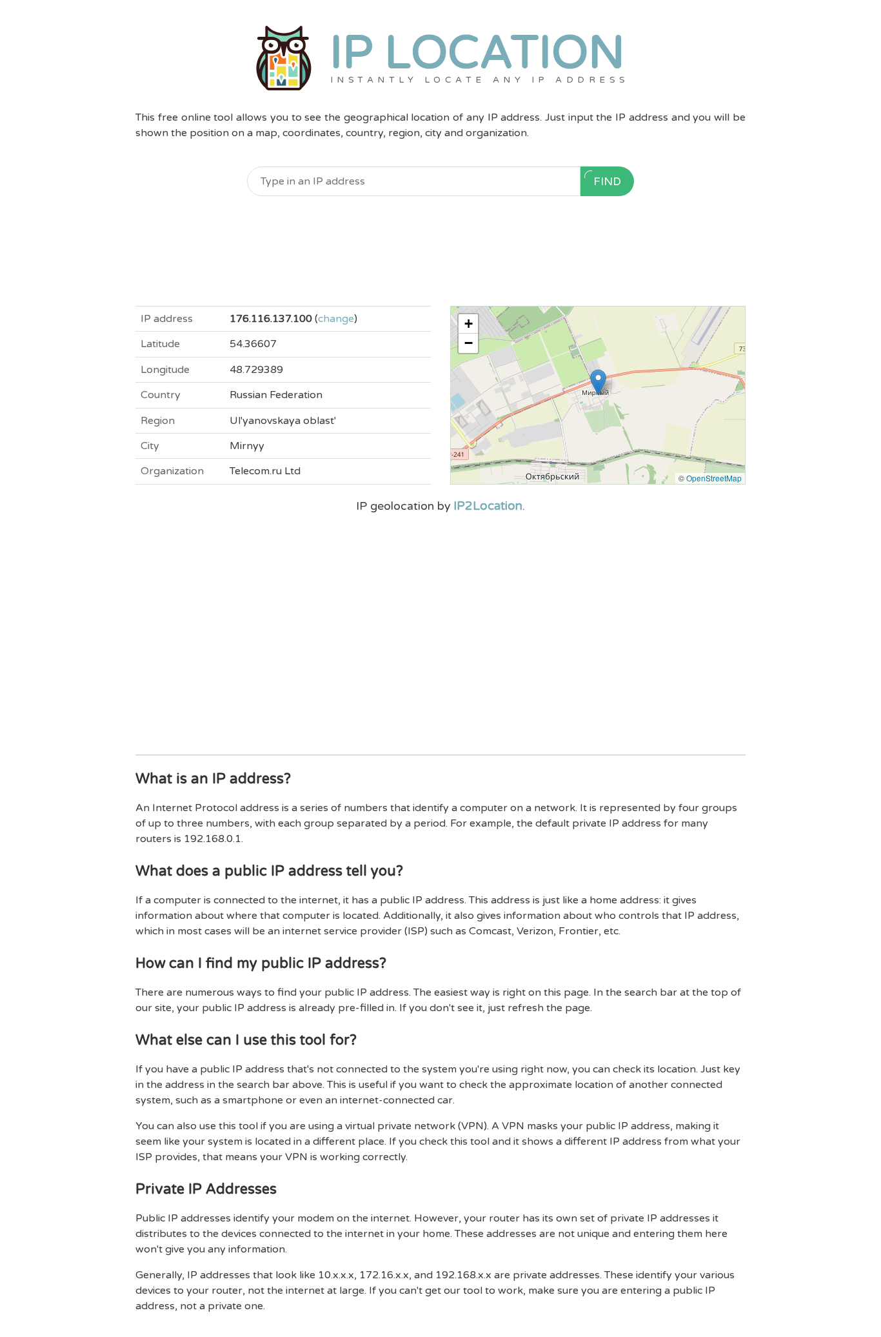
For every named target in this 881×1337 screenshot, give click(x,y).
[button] (598, 382)
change (336, 318)
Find (607, 181)
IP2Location (487, 506)
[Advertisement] (440, 251)
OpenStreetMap (714, 477)
